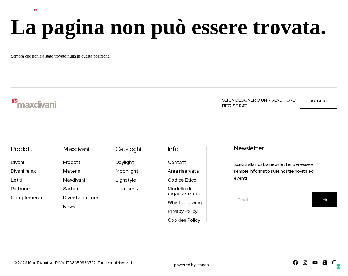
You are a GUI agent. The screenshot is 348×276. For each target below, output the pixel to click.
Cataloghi (128, 149)
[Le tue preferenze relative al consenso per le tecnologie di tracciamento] (338, 266)
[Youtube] (315, 262)
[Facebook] (295, 262)
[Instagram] (305, 262)
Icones (203, 264)
